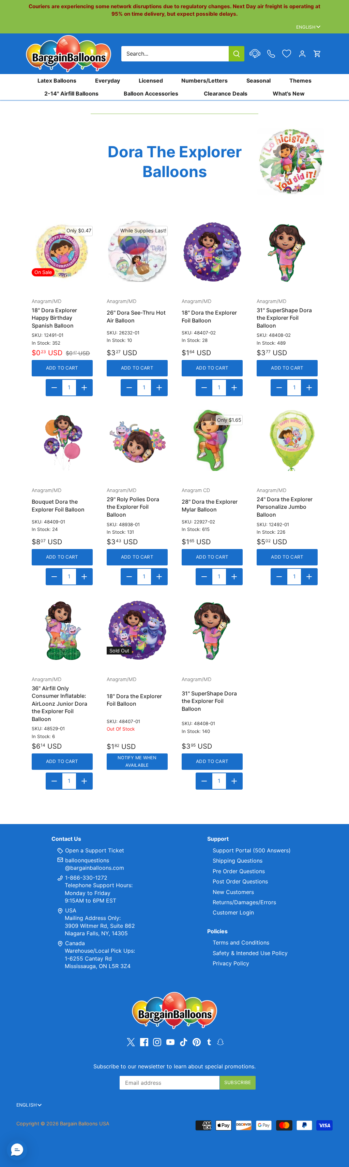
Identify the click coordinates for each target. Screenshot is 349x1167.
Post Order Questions (240, 881)
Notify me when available (137, 761)
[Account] (302, 53)
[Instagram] (157, 1042)
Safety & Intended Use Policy (250, 953)
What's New (289, 93)
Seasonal (258, 80)
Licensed (151, 80)
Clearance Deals (225, 93)
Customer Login (233, 912)
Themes (300, 80)
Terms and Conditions (241, 942)
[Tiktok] (184, 1042)
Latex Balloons (56, 80)
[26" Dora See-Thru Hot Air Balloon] (137, 251)
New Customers (233, 892)
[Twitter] (131, 1042)
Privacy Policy (231, 963)
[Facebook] (144, 1042)
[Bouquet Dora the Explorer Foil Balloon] (62, 440)
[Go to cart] (317, 53)
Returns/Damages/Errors (244, 902)
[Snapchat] (220, 1041)
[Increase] (84, 387)
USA (70, 910)
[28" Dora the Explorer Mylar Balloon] (212, 440)
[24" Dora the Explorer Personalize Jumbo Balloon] (287, 440)
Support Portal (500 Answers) (252, 850)
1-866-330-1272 (85, 877)
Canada (75, 943)
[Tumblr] (209, 1041)
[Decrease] (54, 387)
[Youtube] (170, 1042)
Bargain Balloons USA (84, 1123)
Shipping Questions (237, 860)
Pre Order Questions (239, 871)
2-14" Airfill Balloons (71, 93)
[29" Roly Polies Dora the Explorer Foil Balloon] (137, 440)
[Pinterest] (197, 1042)
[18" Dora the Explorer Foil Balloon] (212, 251)
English (306, 27)
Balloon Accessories (151, 93)
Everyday (107, 80)
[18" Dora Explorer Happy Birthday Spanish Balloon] (62, 251)
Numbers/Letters (204, 80)
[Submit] (236, 53)
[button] (17, 1150)
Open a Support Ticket (93, 850)
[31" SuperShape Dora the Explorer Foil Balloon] (287, 251)
